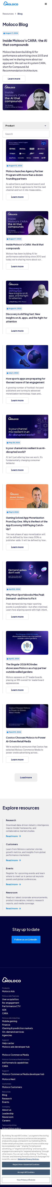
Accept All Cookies (26, 1172)
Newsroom (7, 1116)
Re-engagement (10, 1002)
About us (6, 1109)
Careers (6, 1120)
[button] (46, 4)
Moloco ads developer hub (16, 1046)
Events (5, 1102)
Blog (20, 13)
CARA (5, 1013)
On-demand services (13, 1031)
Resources (8, 13)
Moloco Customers (12, 1087)
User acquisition (10, 999)
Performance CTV (11, 1006)
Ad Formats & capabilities (15, 1062)
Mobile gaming (9, 1021)
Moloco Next (8, 1079)
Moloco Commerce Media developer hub (23, 1074)
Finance (6, 1024)
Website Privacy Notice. (28, 1159)
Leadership (7, 1113)
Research (7, 1098)
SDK (4, 1009)
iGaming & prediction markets (17, 1028)
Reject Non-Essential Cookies (26, 1164)
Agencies (7, 1035)
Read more (12, 836)
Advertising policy (11, 1128)
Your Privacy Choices (26, 1180)
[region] (26, 1157)
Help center (8, 1043)
